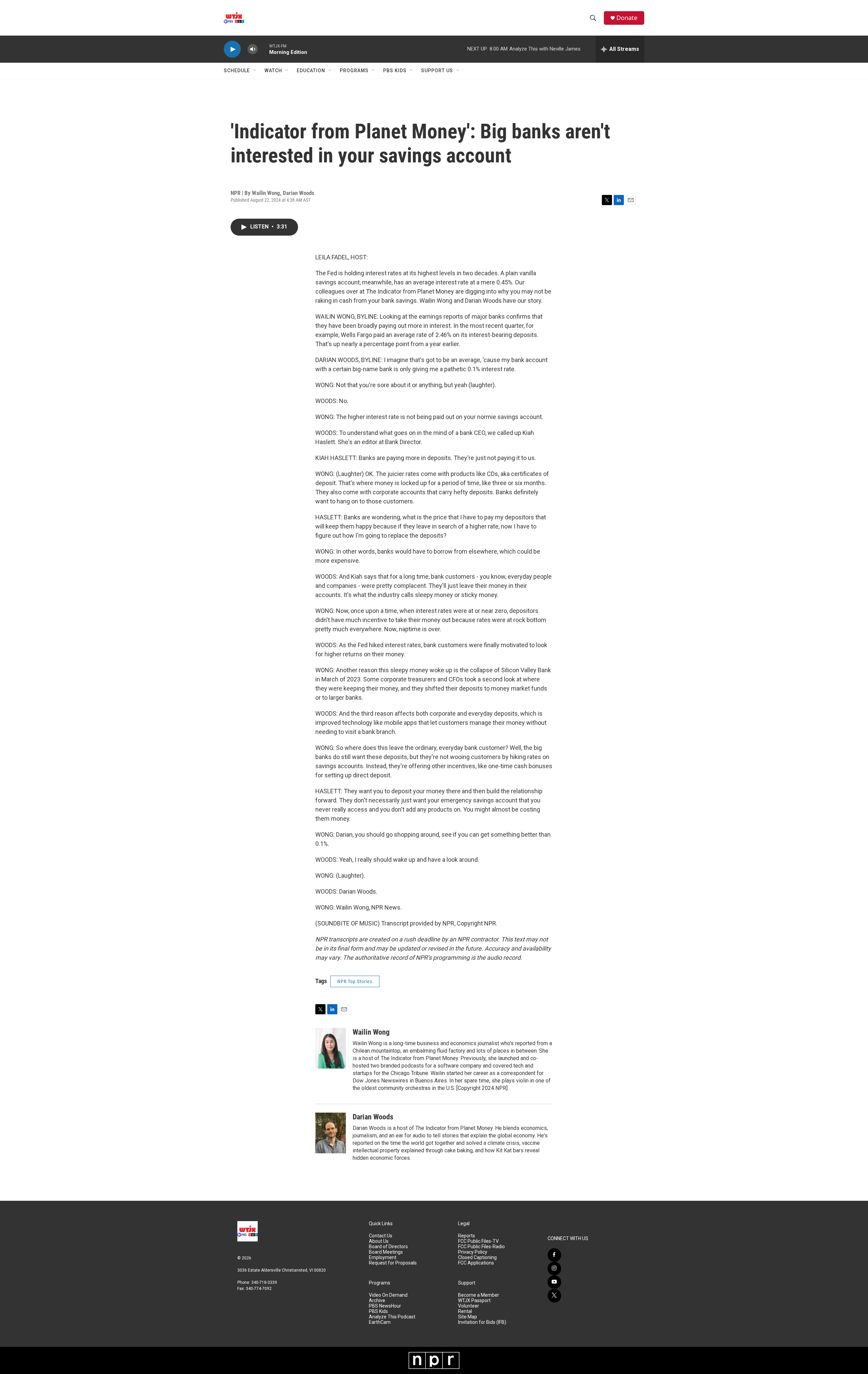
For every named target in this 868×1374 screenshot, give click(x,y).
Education (311, 70)
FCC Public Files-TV (478, 1241)
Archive (377, 1300)
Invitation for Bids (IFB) (482, 1322)
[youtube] (554, 1282)
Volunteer (468, 1306)
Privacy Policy (472, 1252)
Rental (465, 1311)
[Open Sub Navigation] (255, 70)
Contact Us (380, 1235)
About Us (379, 1241)
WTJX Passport (474, 1300)
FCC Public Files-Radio (481, 1246)
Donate (626, 17)
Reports (466, 1235)
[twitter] (554, 1295)
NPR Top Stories (354, 981)
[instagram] (554, 1268)
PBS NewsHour (385, 1306)
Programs (354, 70)
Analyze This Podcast (392, 1316)
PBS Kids (395, 70)
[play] (232, 49)
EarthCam (380, 1322)
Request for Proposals (393, 1263)
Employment (382, 1257)
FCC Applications (476, 1263)
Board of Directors (388, 1246)
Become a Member (478, 1295)
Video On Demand (388, 1295)
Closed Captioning (477, 1257)
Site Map (467, 1316)
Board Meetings (386, 1252)
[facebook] (554, 1255)
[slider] (263, 49)
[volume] (252, 49)
